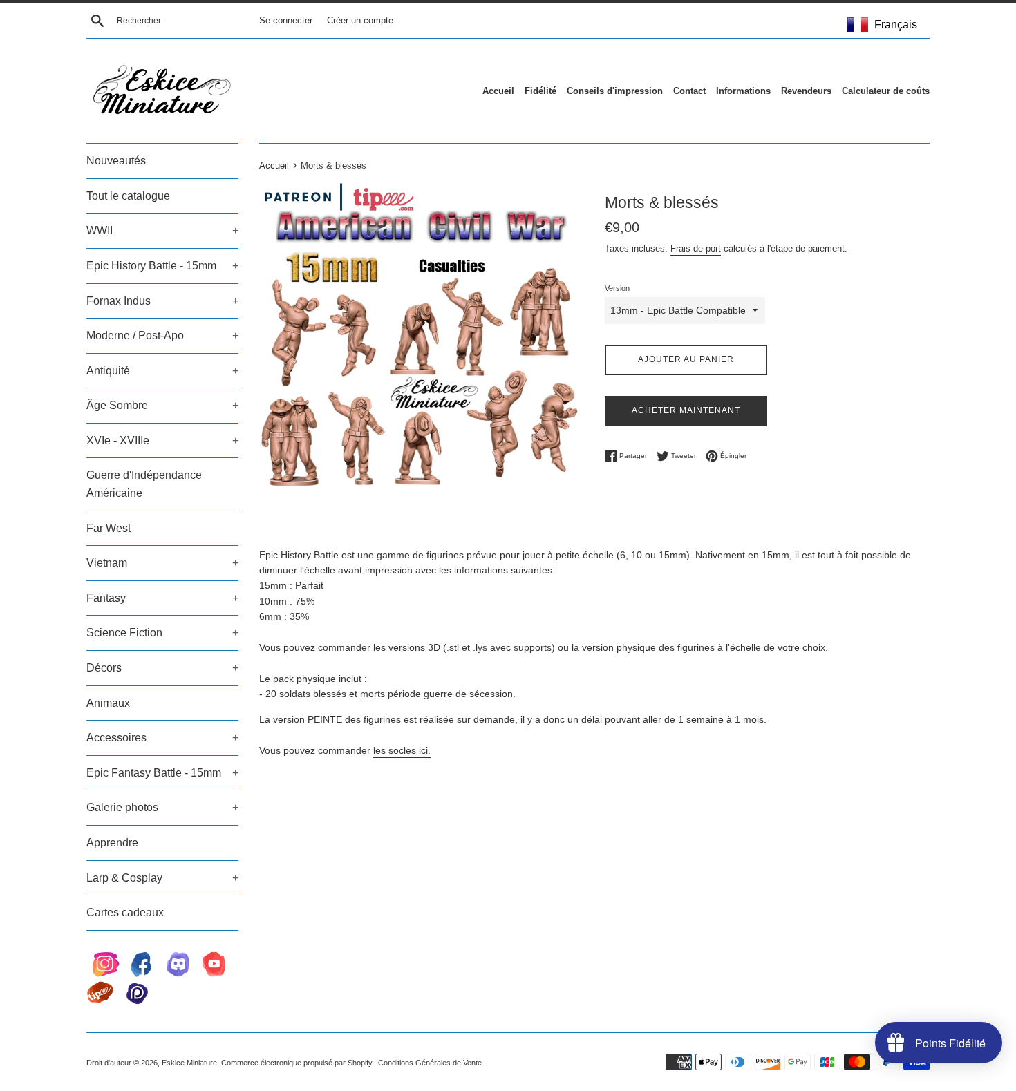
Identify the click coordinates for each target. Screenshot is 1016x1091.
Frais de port (695, 248)
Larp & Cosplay (162, 878)
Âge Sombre (162, 405)
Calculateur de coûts (886, 91)
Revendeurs (806, 91)
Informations (743, 91)
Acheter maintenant (686, 410)
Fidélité (540, 91)
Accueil (498, 91)
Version (617, 288)
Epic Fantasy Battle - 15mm (162, 773)
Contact (689, 91)
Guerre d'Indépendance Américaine (144, 484)
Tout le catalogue (128, 196)
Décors (162, 668)
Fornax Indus (162, 301)
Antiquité (162, 371)
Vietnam (162, 563)
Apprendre (112, 842)
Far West (108, 528)
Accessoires (162, 737)
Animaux (108, 703)
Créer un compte (360, 21)
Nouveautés (116, 161)
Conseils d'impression (615, 91)
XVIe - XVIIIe (162, 440)
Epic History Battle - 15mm (162, 266)
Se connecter (285, 21)
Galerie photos (162, 807)
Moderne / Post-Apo (162, 335)
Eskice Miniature (189, 1063)
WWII (162, 230)
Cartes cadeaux (125, 912)
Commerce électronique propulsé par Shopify (296, 1063)
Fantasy (162, 598)
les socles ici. (402, 750)
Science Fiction (162, 632)
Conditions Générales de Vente (430, 1063)
